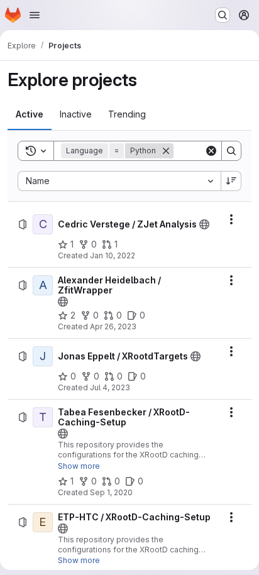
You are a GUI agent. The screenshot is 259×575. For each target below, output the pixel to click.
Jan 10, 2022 (112, 255)
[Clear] (211, 150)
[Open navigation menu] (35, 15)
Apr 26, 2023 (113, 326)
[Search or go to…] (222, 15)
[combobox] (119, 181)
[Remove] (166, 150)
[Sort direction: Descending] (231, 181)
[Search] (231, 151)
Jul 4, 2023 (110, 387)
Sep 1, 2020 (111, 492)
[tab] (30, 114)
